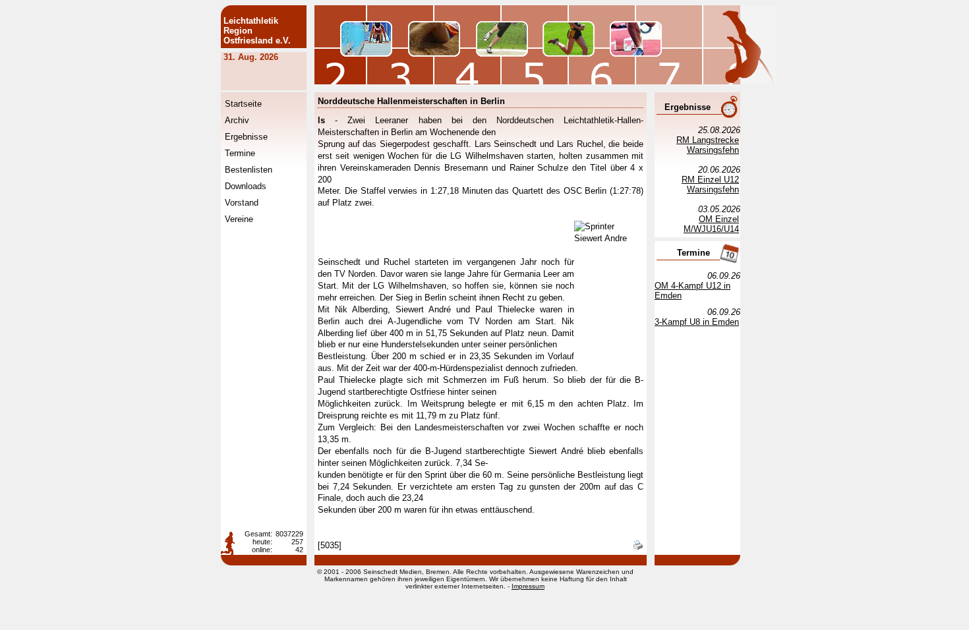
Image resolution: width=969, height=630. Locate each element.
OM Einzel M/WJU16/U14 (711, 224)
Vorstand (241, 203)
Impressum (528, 586)
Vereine (239, 219)
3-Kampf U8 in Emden (697, 322)
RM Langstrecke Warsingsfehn (707, 145)
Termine (240, 153)
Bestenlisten (248, 170)
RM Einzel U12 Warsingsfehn (710, 184)
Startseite (243, 104)
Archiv (237, 120)
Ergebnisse (246, 137)
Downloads (245, 186)
